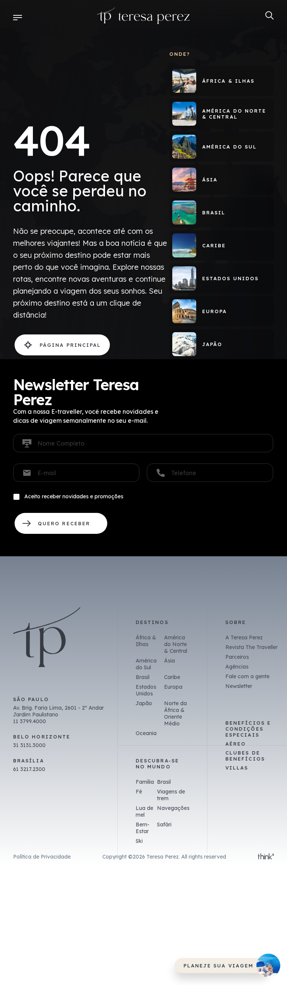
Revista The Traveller (251, 647)
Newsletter (238, 686)
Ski (139, 841)
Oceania (146, 733)
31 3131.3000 (29, 745)
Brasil (142, 677)
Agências (237, 666)
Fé (139, 791)
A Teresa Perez (244, 637)
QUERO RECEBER (61, 523)
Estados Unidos (146, 690)
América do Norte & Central (175, 644)
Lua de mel (144, 811)
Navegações (173, 808)
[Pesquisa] (269, 15)
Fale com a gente (247, 676)
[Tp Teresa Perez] (143, 17)
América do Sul (146, 664)
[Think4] (266, 857)
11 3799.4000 (29, 721)
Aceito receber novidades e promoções (73, 496)
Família (145, 781)
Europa (173, 686)
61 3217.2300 (29, 769)
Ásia (169, 660)
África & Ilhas (146, 641)
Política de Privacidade (42, 856)
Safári (164, 824)
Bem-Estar (142, 828)
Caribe (172, 677)
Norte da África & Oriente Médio (175, 713)
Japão (144, 703)
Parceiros (237, 657)
